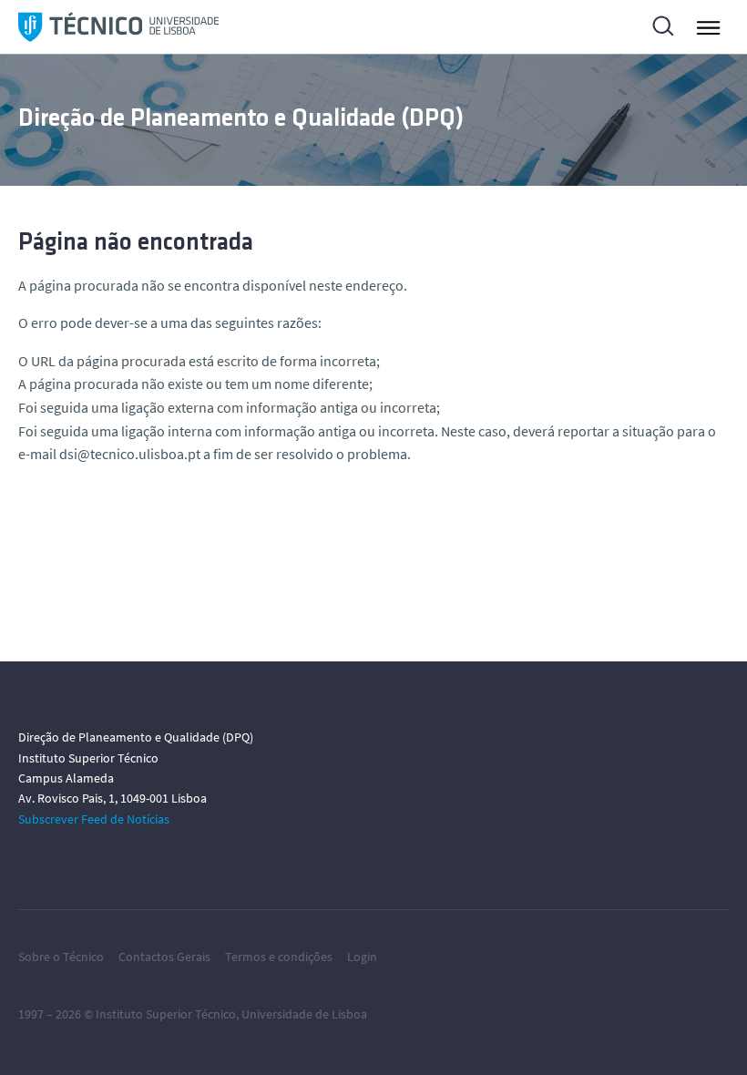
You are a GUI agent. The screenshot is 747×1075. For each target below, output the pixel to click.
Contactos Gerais (164, 956)
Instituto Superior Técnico (166, 1014)
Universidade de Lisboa (304, 1014)
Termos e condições (279, 956)
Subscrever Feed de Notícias (93, 819)
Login (362, 956)
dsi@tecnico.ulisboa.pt (129, 454)
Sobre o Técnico (61, 956)
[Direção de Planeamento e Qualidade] (118, 27)
